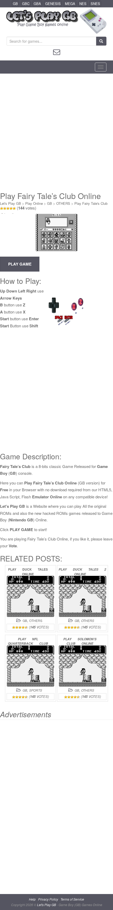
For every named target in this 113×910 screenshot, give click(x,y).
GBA (37, 3)
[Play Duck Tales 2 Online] (82, 596)
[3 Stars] (7, 208)
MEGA (70, 3)
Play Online (34, 203)
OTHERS (63, 203)
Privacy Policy (48, 899)
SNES (95, 3)
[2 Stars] (4, 208)
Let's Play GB (10, 203)
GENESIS (53, 3)
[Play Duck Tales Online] (30, 596)
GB (15, 3)
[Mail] (56, 51)
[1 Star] (1, 208)
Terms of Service (72, 899)
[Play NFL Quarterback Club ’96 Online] (30, 666)
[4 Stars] (11, 208)
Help (32, 899)
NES (82, 3)
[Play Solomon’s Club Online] (82, 666)
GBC (25, 3)
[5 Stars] (14, 208)
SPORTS (35, 690)
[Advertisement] (56, 132)
